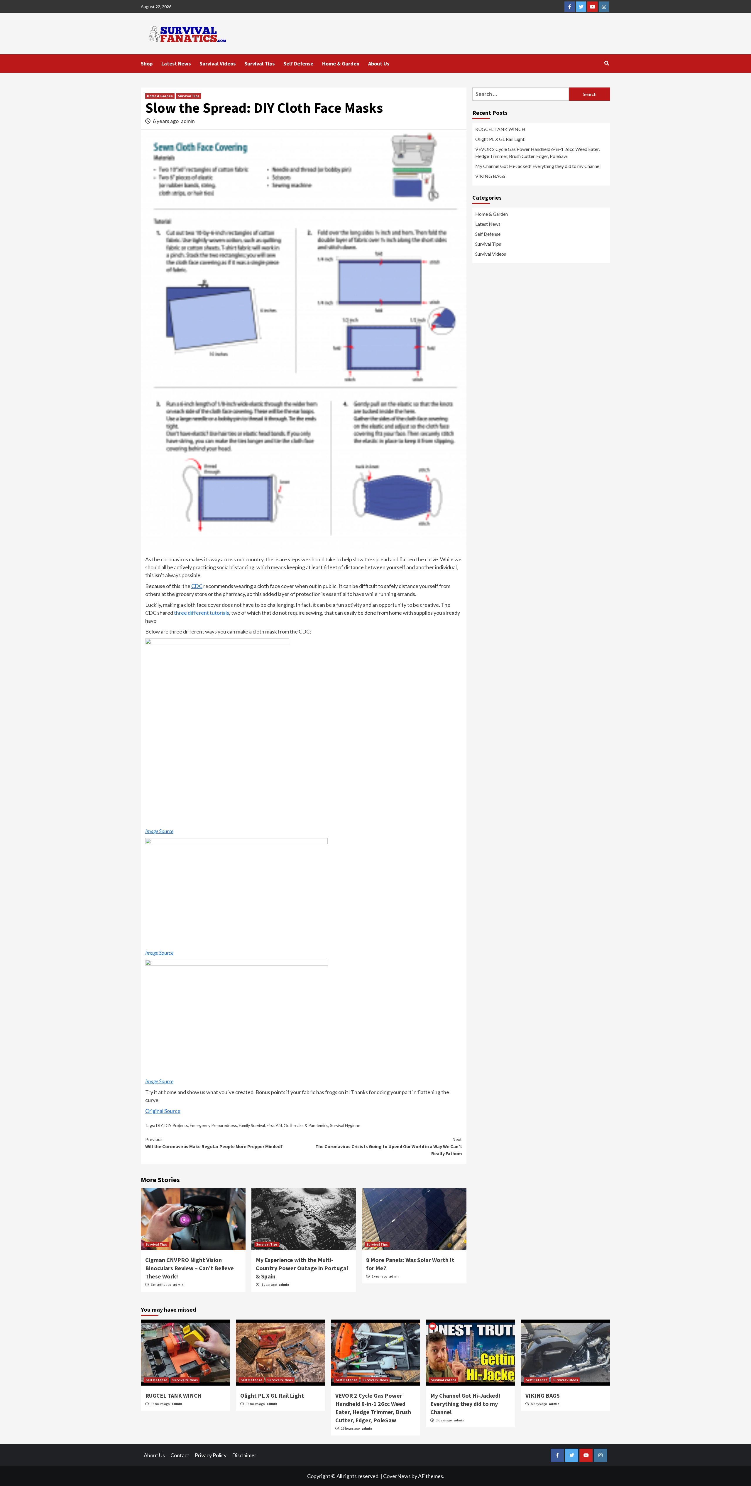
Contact (179, 1455)
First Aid (274, 1125)
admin (188, 121)
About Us (378, 63)
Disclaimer (244, 1455)
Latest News (176, 63)
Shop (147, 63)
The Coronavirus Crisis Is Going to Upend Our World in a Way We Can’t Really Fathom (388, 1146)
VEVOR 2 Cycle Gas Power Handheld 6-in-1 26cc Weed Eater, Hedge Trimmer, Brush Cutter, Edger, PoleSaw (537, 152)
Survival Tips (259, 63)
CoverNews (397, 1476)
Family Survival (252, 1125)
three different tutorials (201, 612)
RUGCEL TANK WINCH (500, 129)
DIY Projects (176, 1125)
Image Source (159, 831)
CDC (196, 586)
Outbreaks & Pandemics (306, 1125)
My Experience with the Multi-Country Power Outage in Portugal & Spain (302, 1268)
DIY (159, 1125)
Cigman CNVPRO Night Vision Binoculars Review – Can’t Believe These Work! (189, 1268)
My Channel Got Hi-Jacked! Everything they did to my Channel (538, 166)
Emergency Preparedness (213, 1125)
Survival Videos (217, 63)
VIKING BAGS (490, 176)
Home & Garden (340, 63)
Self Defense (298, 63)
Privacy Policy (210, 1455)
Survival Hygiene (345, 1125)
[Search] (606, 63)
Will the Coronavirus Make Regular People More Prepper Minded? (214, 1142)
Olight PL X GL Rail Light (500, 139)
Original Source (162, 1111)
